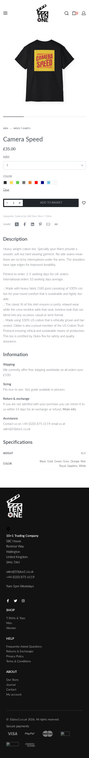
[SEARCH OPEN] (66, 13)
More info (69, 409)
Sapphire (72, 466)
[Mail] (48, 224)
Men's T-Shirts (21, 128)
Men (5, 128)
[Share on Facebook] (24, 224)
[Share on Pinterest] (40, 224)
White (82, 466)
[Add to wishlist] (84, 203)
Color (7, 176)
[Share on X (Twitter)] (17, 224)
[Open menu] (5, 13)
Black (43, 461)
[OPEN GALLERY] (44, 70)
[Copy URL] (56, 224)
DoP (29, 216)
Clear (6, 190)
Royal (62, 466)
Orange (75, 461)
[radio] (5, 182)
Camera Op (20, 216)
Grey (66, 461)
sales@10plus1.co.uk (20, 571)
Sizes (6, 157)
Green (58, 461)
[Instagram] (23, 600)
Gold (50, 461)
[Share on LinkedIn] (32, 224)
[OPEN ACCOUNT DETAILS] (84, 13)
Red (83, 461)
